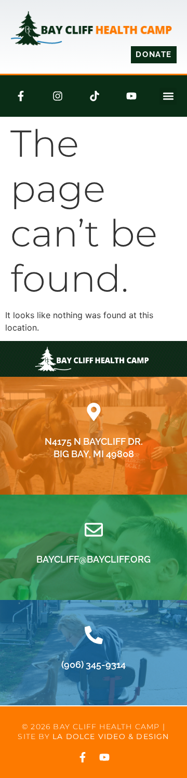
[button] (168, 96)
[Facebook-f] (20, 96)
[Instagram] (57, 96)
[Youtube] (131, 96)
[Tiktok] (94, 96)
